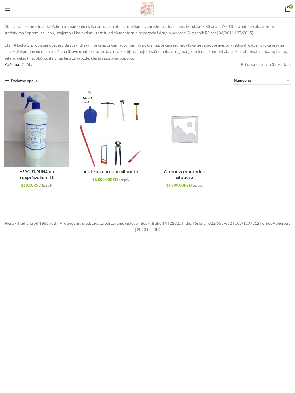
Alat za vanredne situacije (111, 172)
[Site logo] (147, 8)
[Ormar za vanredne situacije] (184, 129)
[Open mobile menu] (7, 8)
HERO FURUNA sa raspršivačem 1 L (37, 174)
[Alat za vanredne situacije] (110, 129)
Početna (11, 64)
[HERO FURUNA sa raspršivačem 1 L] (36, 129)
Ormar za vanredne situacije (184, 174)
